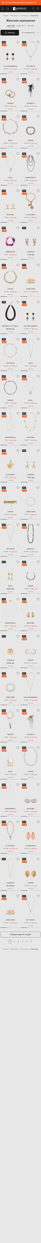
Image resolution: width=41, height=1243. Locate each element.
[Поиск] (7, 8)
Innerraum (10, 252)
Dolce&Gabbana (10, 66)
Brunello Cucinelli (10, 326)
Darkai (30, 140)
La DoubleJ (30, 215)
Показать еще (20, 934)
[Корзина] (38, 9)
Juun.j (10, 177)
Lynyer (10, 289)
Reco (10, 140)
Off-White (30, 66)
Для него (21, 26)
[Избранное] (33, 9)
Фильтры (11, 33)
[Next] (31, 941)
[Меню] (2, 8)
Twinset (10, 103)
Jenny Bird (30, 289)
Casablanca (31, 846)
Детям (31, 26)
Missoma (10, 215)
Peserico (31, 103)
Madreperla (31, 177)
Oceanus (30, 252)
